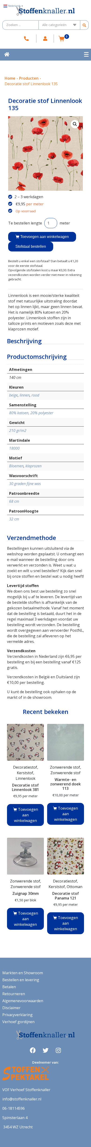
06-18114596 (13, 1108)
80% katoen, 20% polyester (31, 412)
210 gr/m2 (17, 430)
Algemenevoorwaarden (22, 1000)
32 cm (14, 519)
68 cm (14, 501)
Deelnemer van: (45, 1062)
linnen (25, 395)
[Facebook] (32, 1050)
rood (35, 395)
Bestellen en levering (20, 979)
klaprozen (33, 465)
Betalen (9, 986)
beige (13, 395)
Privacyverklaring (17, 1014)
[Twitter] (45, 1050)
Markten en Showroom (22, 972)
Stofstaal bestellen (30, 246)
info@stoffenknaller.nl (21, 1099)
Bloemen (16, 465)
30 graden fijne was (25, 483)
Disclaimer (11, 1007)
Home (10, 78)
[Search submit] (84, 25)
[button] (75, 124)
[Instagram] (58, 1050)
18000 (14, 448)
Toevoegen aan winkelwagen (44, 237)
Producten (28, 78)
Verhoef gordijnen (18, 1021)
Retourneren (13, 993)
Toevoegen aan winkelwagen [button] (26, 815)
